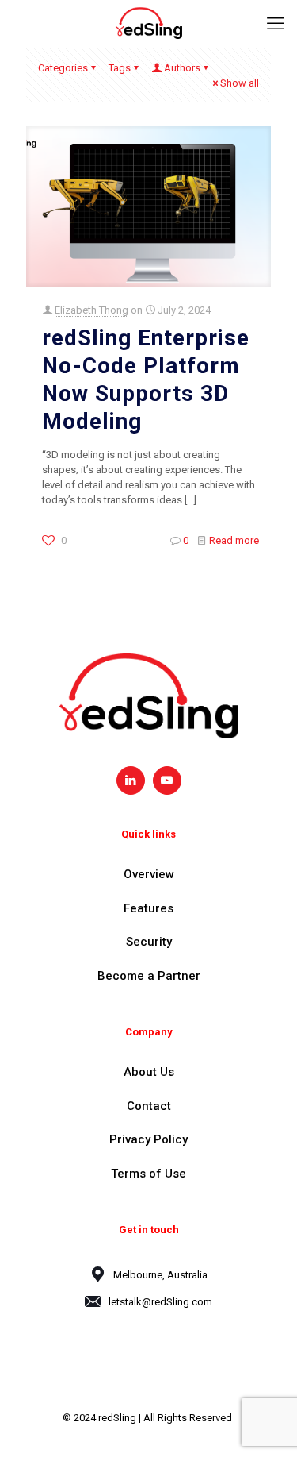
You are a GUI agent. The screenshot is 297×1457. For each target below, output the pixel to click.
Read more (234, 540)
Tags (120, 68)
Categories (63, 68)
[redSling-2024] (148, 24)
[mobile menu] (275, 23)
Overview (149, 874)
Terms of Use (148, 1173)
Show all (239, 83)
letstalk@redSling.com (160, 1302)
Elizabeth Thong (91, 310)
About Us (149, 1072)
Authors (182, 68)
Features (148, 908)
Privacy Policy (148, 1139)
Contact (149, 1106)
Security (149, 942)
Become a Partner (148, 976)
